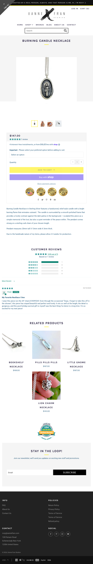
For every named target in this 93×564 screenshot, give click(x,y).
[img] (7, 288)
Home (20, 25)
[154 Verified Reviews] (46, 441)
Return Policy (53, 505)
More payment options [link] (46, 184)
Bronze (40, 25)
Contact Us (6, 513)
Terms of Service (55, 513)
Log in (74, 9)
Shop (28, 25)
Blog (49, 25)
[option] (46, 87)
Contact (71, 25)
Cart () (84, 9)
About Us (59, 25)
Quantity (13, 162)
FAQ (3, 505)
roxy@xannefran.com (10, 533)
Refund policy (53, 521)
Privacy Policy (54, 509)
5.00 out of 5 (53, 254)
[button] (34, 123)
